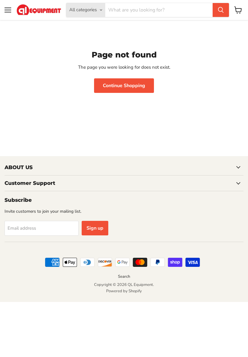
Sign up (94, 228)
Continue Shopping (124, 85)
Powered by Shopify (124, 291)
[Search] (221, 10)
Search (124, 276)
